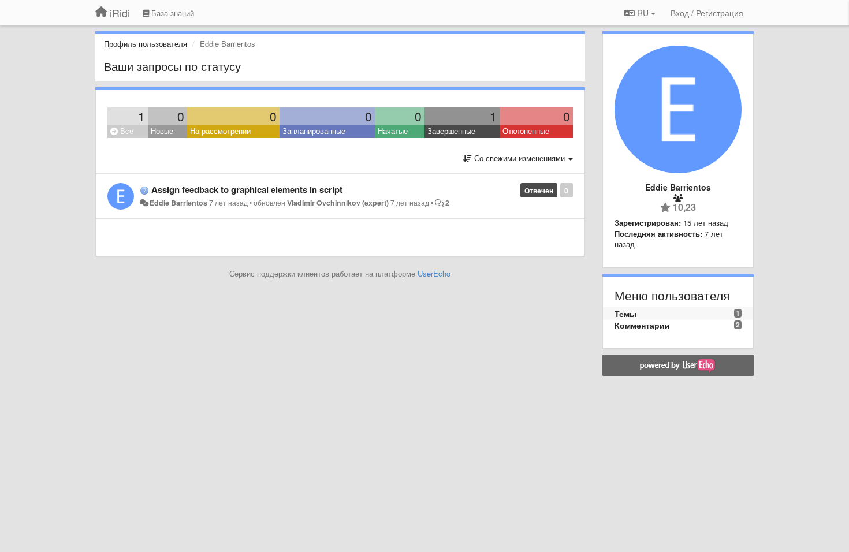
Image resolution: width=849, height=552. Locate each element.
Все (125, 130)
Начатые (393, 130)
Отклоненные (525, 130)
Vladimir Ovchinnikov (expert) (338, 202)
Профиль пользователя (145, 43)
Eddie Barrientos (178, 202)
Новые (162, 130)
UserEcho (434, 273)
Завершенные (451, 130)
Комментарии (642, 325)
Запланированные (313, 130)
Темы (625, 313)
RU (643, 12)
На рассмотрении (220, 130)
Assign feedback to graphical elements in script (246, 189)
